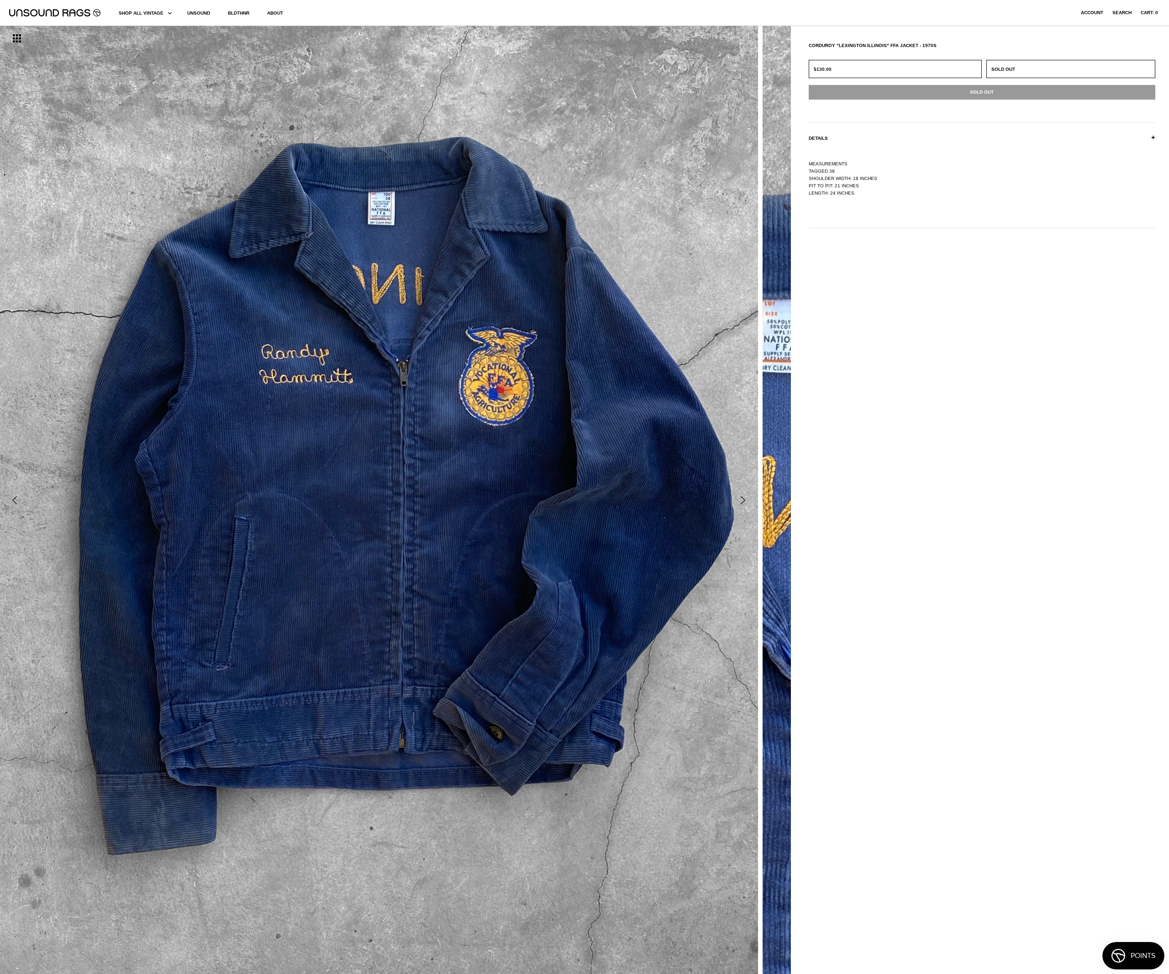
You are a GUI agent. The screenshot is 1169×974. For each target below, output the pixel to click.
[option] (199, 500)
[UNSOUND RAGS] (54, 12)
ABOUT (275, 13)
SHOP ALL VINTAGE (141, 13)
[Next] (743, 500)
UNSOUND (198, 13)
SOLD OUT (1003, 69)
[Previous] (15, 500)
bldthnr (238, 13)
